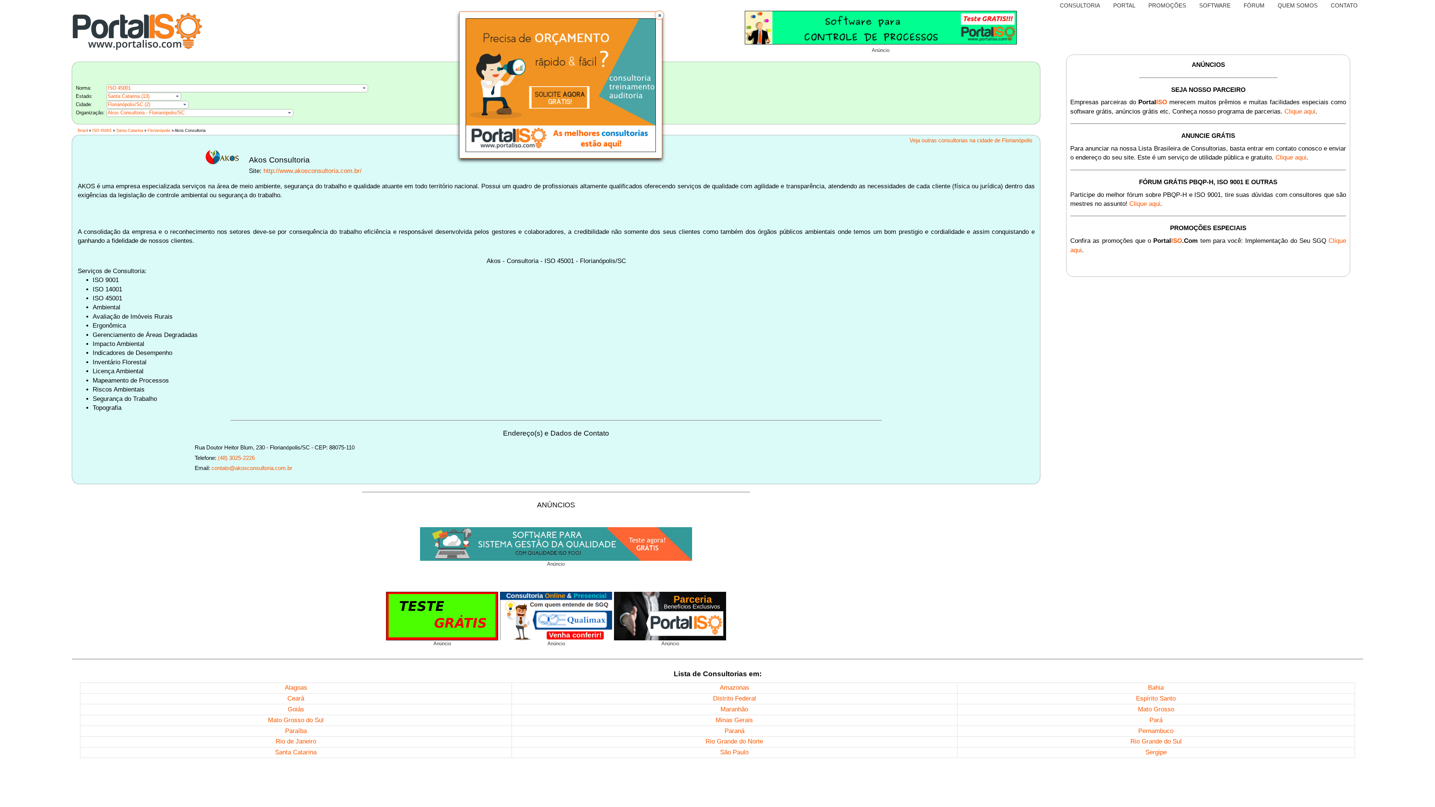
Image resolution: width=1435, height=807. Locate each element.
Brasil (83, 130)
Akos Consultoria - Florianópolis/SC (146, 112)
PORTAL (1124, 5)
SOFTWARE (1215, 5)
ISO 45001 (119, 88)
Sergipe (1156, 752)
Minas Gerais (734, 720)
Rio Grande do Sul (1156, 741)
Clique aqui (1299, 111)
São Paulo (734, 752)
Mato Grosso (1156, 709)
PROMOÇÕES (1167, 5)
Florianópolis (159, 130)
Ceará (295, 698)
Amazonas (734, 687)
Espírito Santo (1156, 698)
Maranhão (734, 709)
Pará (1156, 720)
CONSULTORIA (1080, 5)
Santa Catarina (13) (128, 96)
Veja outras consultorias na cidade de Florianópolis (971, 140)
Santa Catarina (129, 130)
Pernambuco (1155, 731)
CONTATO (1344, 5)
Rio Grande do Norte (734, 741)
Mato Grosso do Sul (296, 720)
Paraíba (296, 731)
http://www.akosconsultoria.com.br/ (312, 170)
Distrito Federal (734, 698)
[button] (659, 15)
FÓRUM (1254, 5)
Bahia (1156, 687)
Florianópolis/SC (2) (129, 104)
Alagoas (296, 687)
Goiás (296, 709)
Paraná (734, 731)
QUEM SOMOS (1298, 5)
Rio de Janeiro (296, 741)
